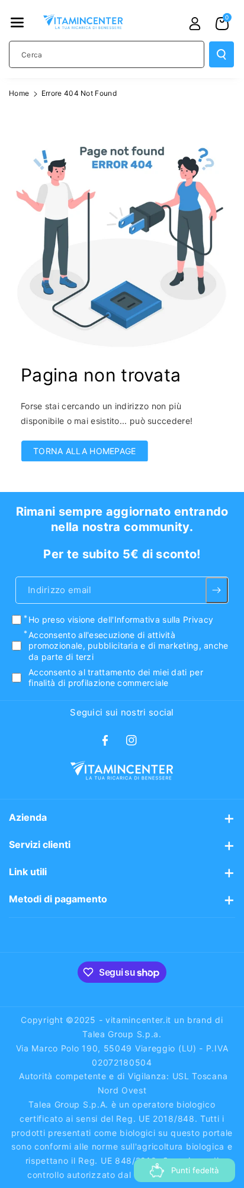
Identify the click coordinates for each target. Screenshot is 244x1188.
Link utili (28, 872)
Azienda (28, 817)
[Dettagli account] (195, 24)
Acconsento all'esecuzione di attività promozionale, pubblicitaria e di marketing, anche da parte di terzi (128, 645)
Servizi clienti (39, 844)
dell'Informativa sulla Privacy (155, 619)
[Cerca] (221, 54)
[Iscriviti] (217, 590)
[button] (17, 22)
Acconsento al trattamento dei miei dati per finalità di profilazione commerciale (115, 676)
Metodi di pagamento (58, 899)
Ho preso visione (120, 619)
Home (19, 93)
